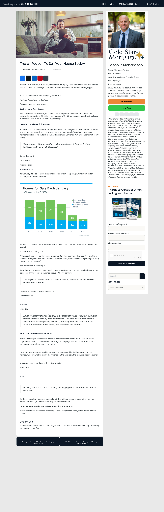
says (22, 376)
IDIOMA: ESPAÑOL (153, 4)
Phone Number (114, 243)
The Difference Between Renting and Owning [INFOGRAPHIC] (81, 442)
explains (23, 304)
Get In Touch (126, 108)
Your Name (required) (117, 224)
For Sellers (56, 69)
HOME (104, 4)
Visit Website (126, 102)
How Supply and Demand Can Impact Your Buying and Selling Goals (38, 442)
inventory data (26, 169)
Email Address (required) (118, 234)
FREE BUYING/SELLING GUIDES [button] (129, 4)
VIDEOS (112, 4)
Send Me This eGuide (126, 263)
